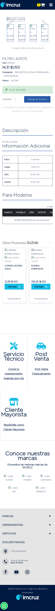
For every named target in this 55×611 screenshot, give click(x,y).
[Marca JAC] (13, 489)
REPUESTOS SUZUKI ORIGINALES (31, 72)
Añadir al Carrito (37, 99)
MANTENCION (11, 76)
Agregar (12, 286)
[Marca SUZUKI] (9, 478)
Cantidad (6, 99)
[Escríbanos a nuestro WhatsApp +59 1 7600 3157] (4, 606)
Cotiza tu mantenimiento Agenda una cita (14, 374)
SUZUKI (14, 81)
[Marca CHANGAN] (45, 478)
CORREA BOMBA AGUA (13, 267)
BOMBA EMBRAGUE (37, 267)
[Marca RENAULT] (41, 489)
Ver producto (14, 299)
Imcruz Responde (19, 561)
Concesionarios (18, 551)
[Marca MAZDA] (27, 478)
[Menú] (51, 5)
